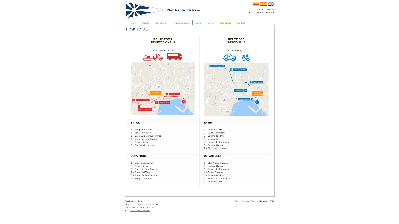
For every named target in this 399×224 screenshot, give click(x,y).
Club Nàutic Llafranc (163, 10)
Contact (241, 22)
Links (198, 22)
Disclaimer (255, 201)
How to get (225, 22)
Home (133, 22)
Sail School (160, 22)
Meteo (210, 22)
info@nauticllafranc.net (140, 211)
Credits (238, 201)
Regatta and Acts (181, 22)
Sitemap (245, 201)
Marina (145, 22)
